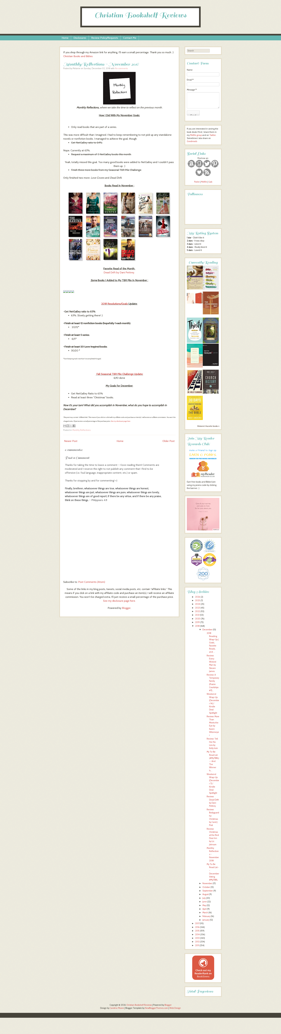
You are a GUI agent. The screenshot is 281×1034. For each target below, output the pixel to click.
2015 (197, 931)
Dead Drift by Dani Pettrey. (119, 272)
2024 (197, 604)
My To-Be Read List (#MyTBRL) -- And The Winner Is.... (213, 761)
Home (65, 37)
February (206, 916)
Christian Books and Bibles (78, 56)
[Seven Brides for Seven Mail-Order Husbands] (195, 289)
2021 (197, 615)
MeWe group (196, 135)
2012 (197, 941)
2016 (197, 927)
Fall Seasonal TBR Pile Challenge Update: (119, 374)
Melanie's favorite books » (208, 426)
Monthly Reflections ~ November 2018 (101, 64)
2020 (197, 618)
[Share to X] (71, 425)
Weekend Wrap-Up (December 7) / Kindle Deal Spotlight (213, 783)
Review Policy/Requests (104, 37)
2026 (197, 597)
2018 (197, 626)
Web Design (175, 1008)
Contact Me (129, 37)
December (207, 629)
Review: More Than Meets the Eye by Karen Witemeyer (213, 725)
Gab (210, 182)
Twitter (212, 135)
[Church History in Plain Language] (211, 393)
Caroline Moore (117, 1008)
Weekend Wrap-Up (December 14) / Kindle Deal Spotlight (213, 703)
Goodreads (192, 141)
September (207, 891)
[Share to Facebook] (74, 425)
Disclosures (80, 37)
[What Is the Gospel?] (211, 365)
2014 (197, 934)
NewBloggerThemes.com (156, 1008)
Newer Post (70, 441)
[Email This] (64, 425)
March (205, 912)
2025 (197, 600)
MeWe (204, 182)
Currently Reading (203, 262)
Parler (197, 182)
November (207, 883)
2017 (197, 923)
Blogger (126, 607)
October (206, 887)
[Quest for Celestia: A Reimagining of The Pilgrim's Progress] (211, 342)
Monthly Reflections (81, 430)
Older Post (168, 441)
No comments (121, 68)
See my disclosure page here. (120, 421)
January (205, 920)
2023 (197, 608)
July (204, 898)
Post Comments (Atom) (91, 581)
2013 (197, 938)
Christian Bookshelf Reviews (140, 15)
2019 (197, 622)
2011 (197, 945)
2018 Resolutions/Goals (114, 303)
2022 (197, 611)
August (205, 894)
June (204, 901)
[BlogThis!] (67, 425)
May (204, 905)
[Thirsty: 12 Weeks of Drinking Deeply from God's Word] (195, 342)
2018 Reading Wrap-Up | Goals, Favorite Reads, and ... (213, 642)
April (204, 909)
